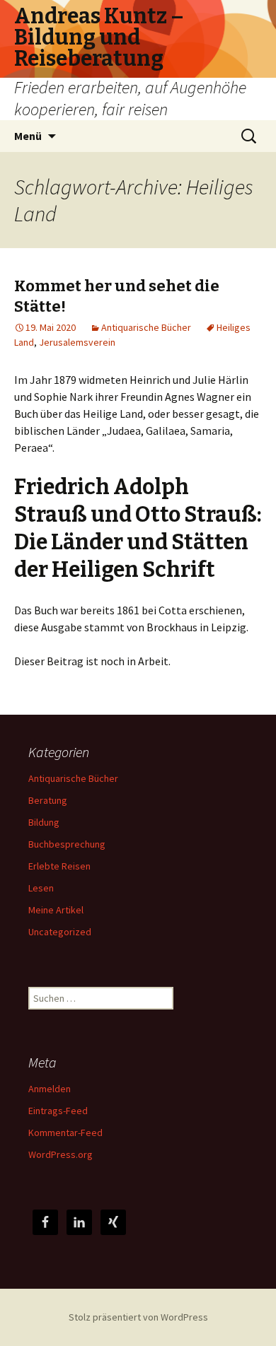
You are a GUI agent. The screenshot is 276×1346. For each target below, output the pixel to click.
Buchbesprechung (66, 844)
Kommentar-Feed (65, 1132)
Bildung (43, 822)
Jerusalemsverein (77, 342)
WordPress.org (60, 1154)
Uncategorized (59, 931)
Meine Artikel (56, 909)
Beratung (47, 800)
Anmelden (49, 1088)
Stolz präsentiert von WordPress (138, 1317)
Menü (28, 136)
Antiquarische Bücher (146, 327)
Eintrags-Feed (58, 1110)
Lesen (41, 888)
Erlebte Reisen (59, 866)
